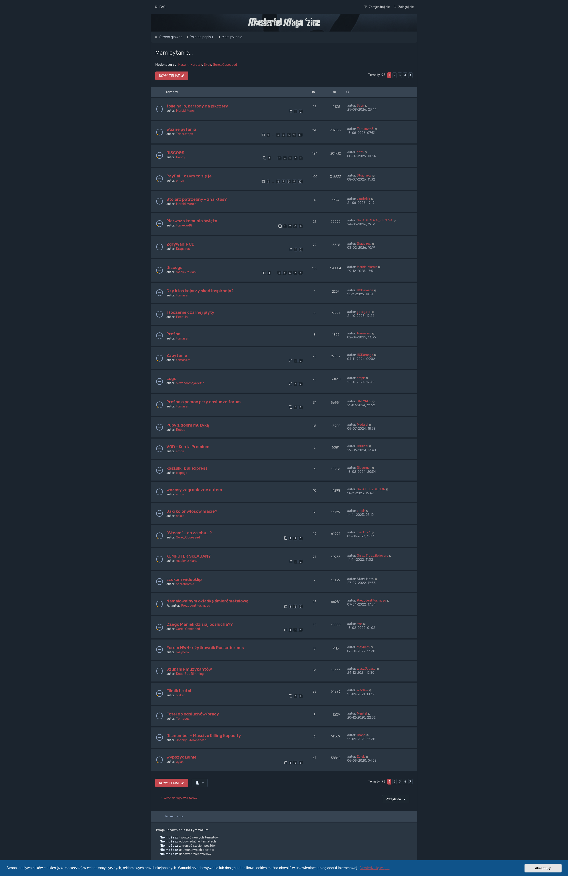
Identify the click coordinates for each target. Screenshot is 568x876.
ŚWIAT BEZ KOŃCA (371, 489)
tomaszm (183, 295)
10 (300, 135)
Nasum (183, 65)
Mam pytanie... (174, 52)
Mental (362, 713)
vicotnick (363, 199)
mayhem (182, 652)
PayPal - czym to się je (189, 176)
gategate (364, 312)
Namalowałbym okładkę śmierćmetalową (207, 601)
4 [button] (405, 75)
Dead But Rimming (190, 674)
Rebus (180, 430)
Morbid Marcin (186, 111)
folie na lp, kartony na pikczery (197, 106)
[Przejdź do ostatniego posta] (366, 105)
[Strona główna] (284, 22)
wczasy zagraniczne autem (194, 489)
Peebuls (182, 317)
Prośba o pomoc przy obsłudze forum (203, 401)
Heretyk (196, 65)
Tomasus (183, 719)
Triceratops (184, 134)
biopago (181, 473)
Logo (171, 378)
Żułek (361, 757)
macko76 (364, 532)
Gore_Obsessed (225, 65)
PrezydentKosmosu (195, 606)
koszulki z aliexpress (186, 468)
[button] (410, 75)
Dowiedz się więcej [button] (375, 868)
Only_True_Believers (372, 556)
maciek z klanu (186, 272)
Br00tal (362, 446)
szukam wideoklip (184, 579)
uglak (179, 762)
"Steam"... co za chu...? (189, 532)
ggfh (360, 152)
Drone (361, 735)
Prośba (173, 333)
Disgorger (364, 468)
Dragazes (183, 249)
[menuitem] (160, 7)
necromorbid (185, 584)
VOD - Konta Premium (187, 446)
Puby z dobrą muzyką (187, 425)
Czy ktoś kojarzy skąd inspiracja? (200, 290)
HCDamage (365, 290)
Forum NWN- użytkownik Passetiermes (205, 647)
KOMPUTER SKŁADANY (188, 556)
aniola (180, 516)
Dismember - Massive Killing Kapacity (203, 735)
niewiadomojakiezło (190, 383)
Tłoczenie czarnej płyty (190, 312)
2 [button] (394, 75)
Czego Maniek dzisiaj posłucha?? (199, 624)
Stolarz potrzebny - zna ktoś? (196, 199)
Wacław (362, 690)
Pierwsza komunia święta (191, 220)
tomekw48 (184, 225)
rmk (359, 624)
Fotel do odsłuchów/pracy (192, 714)
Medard (362, 425)
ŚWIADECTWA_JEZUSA (374, 220)
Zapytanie (176, 355)
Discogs (174, 267)
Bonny (180, 157)
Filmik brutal (178, 690)
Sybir (207, 65)
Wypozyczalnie (181, 757)
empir (180, 181)
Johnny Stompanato (191, 740)
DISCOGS (175, 152)
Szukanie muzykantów (189, 669)
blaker (180, 695)
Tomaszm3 (365, 129)
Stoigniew (364, 175)
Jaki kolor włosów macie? (191, 511)
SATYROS (364, 401)
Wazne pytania (181, 129)
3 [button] (400, 75)
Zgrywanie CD (180, 244)
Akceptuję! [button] (543, 868)
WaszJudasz (366, 669)
